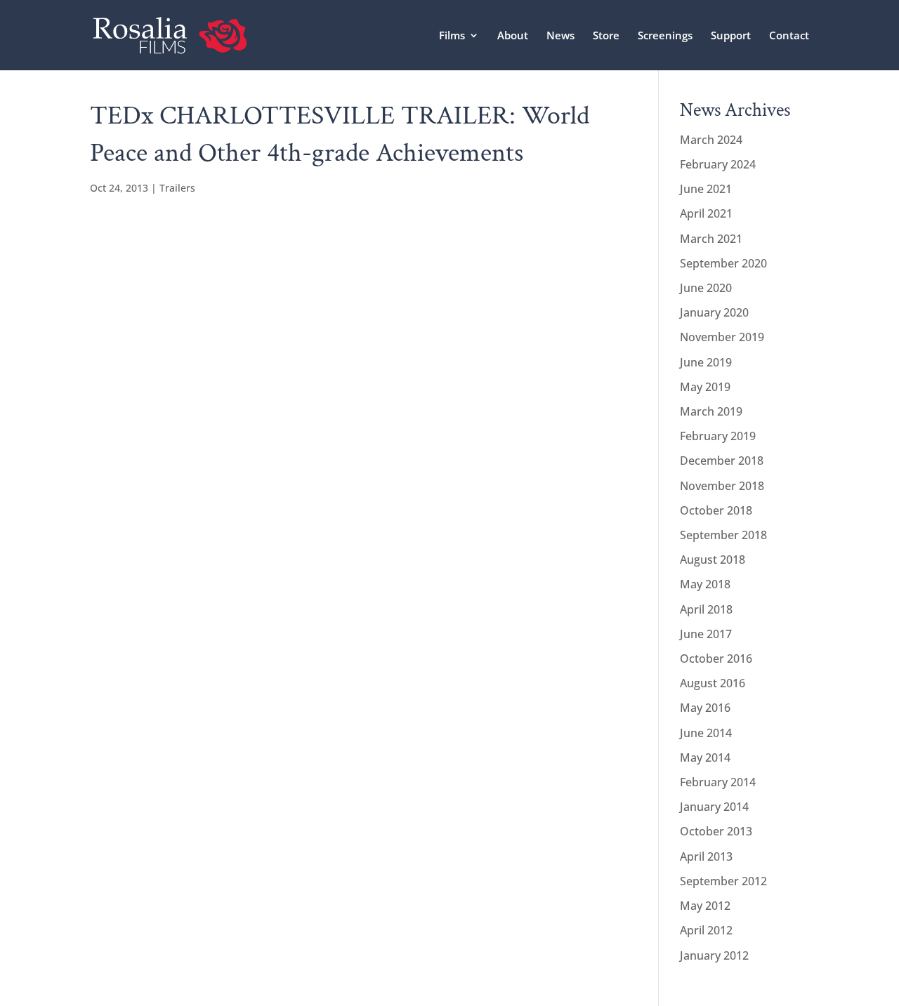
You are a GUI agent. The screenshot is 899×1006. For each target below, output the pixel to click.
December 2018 (721, 460)
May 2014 (705, 757)
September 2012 (723, 881)
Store (606, 36)
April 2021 (706, 213)
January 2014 (714, 806)
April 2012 (706, 930)
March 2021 (711, 238)
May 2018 (705, 584)
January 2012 (714, 955)
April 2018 (706, 609)
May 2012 (705, 905)
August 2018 (712, 559)
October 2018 (716, 510)
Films (452, 36)
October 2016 (716, 658)
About (512, 36)
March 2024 (711, 139)
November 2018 (722, 486)
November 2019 (722, 337)
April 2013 (706, 856)
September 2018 (723, 535)
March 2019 (711, 411)
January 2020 (714, 312)
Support (731, 36)
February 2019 (718, 436)
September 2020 (723, 263)
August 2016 (712, 683)
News (560, 36)
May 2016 (705, 707)
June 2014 (706, 733)
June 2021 (706, 189)
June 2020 (706, 288)
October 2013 (716, 831)
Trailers (177, 187)
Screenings (665, 36)
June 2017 (706, 634)
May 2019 (705, 387)
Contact (789, 36)
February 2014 (718, 782)
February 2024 (718, 164)
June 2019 (706, 362)
